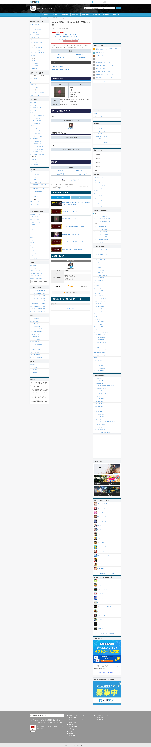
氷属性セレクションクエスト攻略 (37, 295)
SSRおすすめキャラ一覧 (35, 107)
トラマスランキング (98, 188)
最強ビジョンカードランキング (37, 52)
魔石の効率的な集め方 (98, 411)
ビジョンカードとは (34, 196)
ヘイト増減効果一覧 (34, 336)
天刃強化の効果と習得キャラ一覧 (103, 71)
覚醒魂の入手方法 (97, 396)
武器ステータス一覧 (98, 195)
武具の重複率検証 (34, 321)
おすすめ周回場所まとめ (99, 306)
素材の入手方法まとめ (98, 380)
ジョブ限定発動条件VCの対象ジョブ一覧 (38, 185)
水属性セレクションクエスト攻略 (37, 306)
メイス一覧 (32, 250)
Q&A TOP (96, 113)
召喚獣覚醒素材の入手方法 (99, 424)
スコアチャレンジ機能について (100, 254)
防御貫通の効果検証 (34, 341)
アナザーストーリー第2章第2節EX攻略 (102, 221)
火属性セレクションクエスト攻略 (37, 293)
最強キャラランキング (35, 50)
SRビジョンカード (34, 207)
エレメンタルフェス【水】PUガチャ (38, 92)
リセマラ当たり (95, 14)
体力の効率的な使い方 (98, 303)
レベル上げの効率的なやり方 (100, 350)
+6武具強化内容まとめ (98, 177)
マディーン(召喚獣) (34, 87)
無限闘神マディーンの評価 (72, 37)
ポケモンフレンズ (101, 547)
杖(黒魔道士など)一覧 (35, 222)
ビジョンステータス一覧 (35, 177)
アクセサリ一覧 (97, 203)
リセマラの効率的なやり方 (36, 42)
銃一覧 (31, 237)
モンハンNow (100, 542)
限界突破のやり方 (34, 138)
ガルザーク (70, 128)
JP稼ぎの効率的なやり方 (99, 357)
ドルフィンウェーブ (102, 508)
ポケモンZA (100, 602)
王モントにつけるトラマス (99, 131)
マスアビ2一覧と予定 (35, 118)
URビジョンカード (34, 201)
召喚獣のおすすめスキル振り (36, 273)
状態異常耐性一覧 (34, 164)
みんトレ (99, 525)
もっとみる (106, 142)
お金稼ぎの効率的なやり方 (99, 355)
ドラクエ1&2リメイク (102, 593)
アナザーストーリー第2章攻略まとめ (101, 216)
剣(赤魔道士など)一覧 (35, 214)
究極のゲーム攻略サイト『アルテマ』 (78, 715)
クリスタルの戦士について (36, 151)
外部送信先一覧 (99, 719)
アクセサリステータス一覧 (99, 206)
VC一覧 (55, 14)
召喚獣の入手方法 (97, 319)
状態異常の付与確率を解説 (36, 331)
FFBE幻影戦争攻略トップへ (72, 180)
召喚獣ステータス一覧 (35, 270)
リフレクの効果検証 (34, 318)
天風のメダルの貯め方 (98, 128)
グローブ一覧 (33, 253)
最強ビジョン (75, 14)
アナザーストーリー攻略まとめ (100, 226)
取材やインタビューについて (76, 719)
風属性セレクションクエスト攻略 (37, 298)
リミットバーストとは (98, 311)
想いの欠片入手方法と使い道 (100, 393)
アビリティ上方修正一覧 (35, 120)
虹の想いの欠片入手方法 (99, 390)
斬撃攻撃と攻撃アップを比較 (36, 346)
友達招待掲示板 (33, 68)
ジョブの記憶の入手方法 (99, 383)
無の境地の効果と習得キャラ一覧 (103, 62)
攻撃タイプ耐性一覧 (34, 162)
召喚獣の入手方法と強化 (35, 275)
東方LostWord (100, 568)
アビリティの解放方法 (98, 295)
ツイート (58, 286)
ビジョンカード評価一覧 (35, 29)
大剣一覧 (32, 227)
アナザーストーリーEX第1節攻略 (101, 229)
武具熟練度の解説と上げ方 (99, 334)
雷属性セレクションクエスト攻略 (37, 303)
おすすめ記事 (60, 197)
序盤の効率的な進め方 (35, 37)
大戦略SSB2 (100, 628)
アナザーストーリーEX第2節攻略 (101, 231)
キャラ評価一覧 (60, 57)
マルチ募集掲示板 (34, 369)
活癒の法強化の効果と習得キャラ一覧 (104, 68)
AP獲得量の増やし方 (34, 334)
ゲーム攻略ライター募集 (102, 715)
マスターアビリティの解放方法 (100, 298)
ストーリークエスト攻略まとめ (100, 275)
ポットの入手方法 (97, 419)
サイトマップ (72, 731)
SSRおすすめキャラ (80, 54)
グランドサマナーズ (102, 564)
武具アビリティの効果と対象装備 (101, 332)
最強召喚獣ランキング (35, 55)
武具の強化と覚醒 (97, 329)
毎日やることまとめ (34, 34)
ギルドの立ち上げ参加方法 (99, 321)
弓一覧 (31, 234)
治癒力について (97, 262)
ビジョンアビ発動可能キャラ (36, 191)
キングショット (101, 538)
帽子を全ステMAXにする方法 (36, 357)
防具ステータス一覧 (98, 200)
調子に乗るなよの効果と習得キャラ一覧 (104, 74)
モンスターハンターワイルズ (104, 606)
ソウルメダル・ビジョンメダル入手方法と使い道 (104, 421)
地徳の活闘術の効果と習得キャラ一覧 (104, 77)
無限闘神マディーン (34, 84)
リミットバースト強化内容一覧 (37, 115)
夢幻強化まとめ (33, 112)
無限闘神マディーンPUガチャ (36, 95)
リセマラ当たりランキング (80, 57)
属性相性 (95, 316)
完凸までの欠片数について (99, 259)
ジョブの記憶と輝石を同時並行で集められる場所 (104, 385)
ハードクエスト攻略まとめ (99, 277)
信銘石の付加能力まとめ (99, 182)
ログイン (118, 2)
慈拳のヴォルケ (33, 82)
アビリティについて (98, 133)
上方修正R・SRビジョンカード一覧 (38, 188)
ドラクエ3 (99, 619)
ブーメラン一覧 (33, 258)
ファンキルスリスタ (102, 512)
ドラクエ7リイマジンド (102, 598)
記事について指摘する (72, 292)
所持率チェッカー (34, 125)
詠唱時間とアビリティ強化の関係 (101, 301)
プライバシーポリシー (101, 717)
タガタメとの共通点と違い (99, 337)
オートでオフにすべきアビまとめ (37, 146)
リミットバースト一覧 (35, 130)
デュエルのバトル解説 (98, 326)
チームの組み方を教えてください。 (101, 136)
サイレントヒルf (101, 615)
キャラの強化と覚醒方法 (99, 290)
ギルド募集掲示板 (34, 63)
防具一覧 (95, 198)
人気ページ (81, 197)
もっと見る (107, 81)
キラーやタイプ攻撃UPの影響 (100, 257)
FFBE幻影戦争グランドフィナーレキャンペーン (65, 34)
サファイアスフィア (102, 503)
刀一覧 (31, 247)
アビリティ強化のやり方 (99, 362)
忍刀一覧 (32, 245)
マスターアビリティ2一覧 (72, 39)
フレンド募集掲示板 (34, 65)
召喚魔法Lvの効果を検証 (35, 354)
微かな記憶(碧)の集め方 (99, 401)
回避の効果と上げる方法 (35, 349)
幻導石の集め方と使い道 (99, 427)
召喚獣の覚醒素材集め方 (99, 339)
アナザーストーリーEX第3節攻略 (101, 234)
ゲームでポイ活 (88, 2)
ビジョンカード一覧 (34, 174)
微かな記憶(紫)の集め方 (99, 403)
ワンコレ (99, 560)
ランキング (118, 126)
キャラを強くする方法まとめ (36, 136)
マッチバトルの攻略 (98, 344)
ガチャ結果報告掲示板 (35, 374)
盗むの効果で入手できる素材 (100, 429)
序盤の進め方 (105, 14)
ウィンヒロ (100, 534)
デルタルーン (100, 624)
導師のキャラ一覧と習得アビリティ (103, 52)
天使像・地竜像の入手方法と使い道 (101, 408)
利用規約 (71, 724)
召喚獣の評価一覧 (34, 268)
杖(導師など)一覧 (34, 224)
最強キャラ (65, 14)
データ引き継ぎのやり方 (99, 370)
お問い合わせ (72, 729)
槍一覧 (31, 229)
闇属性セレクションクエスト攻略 (37, 311)
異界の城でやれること (98, 280)
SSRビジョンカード (34, 204)
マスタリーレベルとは (98, 267)
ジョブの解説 (96, 285)
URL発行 (72, 286)
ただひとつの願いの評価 (59, 37)
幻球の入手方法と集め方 (99, 398)
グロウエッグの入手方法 (99, 414)
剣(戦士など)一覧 (34, 216)
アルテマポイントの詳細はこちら (107, 672)
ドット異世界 (100, 551)
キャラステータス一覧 (35, 133)
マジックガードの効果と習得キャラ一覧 (104, 65)
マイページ (96, 118)
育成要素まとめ (97, 293)
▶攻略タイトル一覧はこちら (107, 573)
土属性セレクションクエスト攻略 (37, 300)
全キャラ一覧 (33, 105)
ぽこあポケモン (101, 580)
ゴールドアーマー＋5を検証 (36, 344)
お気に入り (85, 286)
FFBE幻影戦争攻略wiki (44, 8)
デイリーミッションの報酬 (99, 368)
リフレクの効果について (99, 264)
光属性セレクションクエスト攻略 (37, 308)
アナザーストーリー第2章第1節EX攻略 (102, 218)
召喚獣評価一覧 (33, 32)
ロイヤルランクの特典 (98, 365)
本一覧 (31, 255)
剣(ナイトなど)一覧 (34, 219)
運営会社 (71, 733)
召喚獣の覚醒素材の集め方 (36, 278)
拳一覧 (31, 240)
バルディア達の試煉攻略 (99, 242)
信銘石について (97, 180)
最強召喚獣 (85, 14)
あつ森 (98, 611)
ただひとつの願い (34, 78)
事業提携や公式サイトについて (76, 722)
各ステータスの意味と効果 (36, 141)
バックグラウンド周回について (100, 249)
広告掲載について (73, 726)
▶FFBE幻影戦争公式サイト (57, 188)
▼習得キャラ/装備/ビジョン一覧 (60, 69)
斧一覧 (31, 232)
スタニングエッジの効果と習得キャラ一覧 (105, 58)
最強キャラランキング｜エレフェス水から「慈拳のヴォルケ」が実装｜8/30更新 (107, 49)
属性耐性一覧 (33, 159)
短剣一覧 (32, 242)
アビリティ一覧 (33, 128)
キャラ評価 (45, 14)
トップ (35, 14)
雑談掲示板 (116, 14)
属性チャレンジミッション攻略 (37, 154)
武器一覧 (95, 193)
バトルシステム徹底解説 (99, 270)
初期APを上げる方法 (34, 352)
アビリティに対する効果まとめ (37, 149)
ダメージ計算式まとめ (35, 123)
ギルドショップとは (98, 324)
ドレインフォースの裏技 (35, 339)
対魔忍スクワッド (101, 516)
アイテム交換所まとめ (98, 378)
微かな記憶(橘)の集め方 (99, 406)
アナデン (99, 529)
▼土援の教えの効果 (57, 66)
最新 (113, 126)
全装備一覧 (96, 190)
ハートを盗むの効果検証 (35, 323)
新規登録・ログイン (98, 116)
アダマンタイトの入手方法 (99, 416)
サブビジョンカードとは (35, 193)
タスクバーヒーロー (102, 589)
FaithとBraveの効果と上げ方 (100, 352)
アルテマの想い (72, 717)
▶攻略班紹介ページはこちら (70, 281)
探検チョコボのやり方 (98, 282)
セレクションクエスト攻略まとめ (37, 290)
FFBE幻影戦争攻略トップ (36, 24)
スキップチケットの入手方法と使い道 (102, 432)
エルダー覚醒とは (34, 179)
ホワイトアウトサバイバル (103, 555)
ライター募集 (72, 735)
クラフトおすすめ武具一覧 (99, 185)
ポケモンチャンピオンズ (103, 585)
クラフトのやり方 (97, 347)
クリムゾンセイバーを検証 (36, 328)
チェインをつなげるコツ (99, 272)
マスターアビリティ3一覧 (60, 39)
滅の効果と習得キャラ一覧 (101, 55)
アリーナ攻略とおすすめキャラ (100, 342)
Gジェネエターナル (101, 521)
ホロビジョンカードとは (35, 182)
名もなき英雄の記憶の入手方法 (100, 388)
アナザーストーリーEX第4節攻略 (101, 236)
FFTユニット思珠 (97, 138)
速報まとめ (32, 39)
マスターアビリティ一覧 (35, 143)
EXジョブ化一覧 (33, 110)
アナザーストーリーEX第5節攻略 (101, 239)
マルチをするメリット (98, 360)
